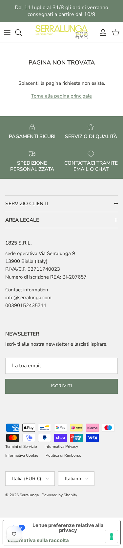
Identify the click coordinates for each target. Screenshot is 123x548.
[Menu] (7, 32)
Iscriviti (61, 386)
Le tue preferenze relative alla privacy (68, 527)
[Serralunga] (61, 32)
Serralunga (30, 495)
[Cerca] (21, 32)
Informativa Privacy (61, 446)
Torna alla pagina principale (61, 96)
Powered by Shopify (59, 495)
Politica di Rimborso (63, 455)
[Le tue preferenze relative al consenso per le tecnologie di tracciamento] (111, 536)
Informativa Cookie (21, 455)
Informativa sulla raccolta (38, 540)
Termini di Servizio (21, 446)
